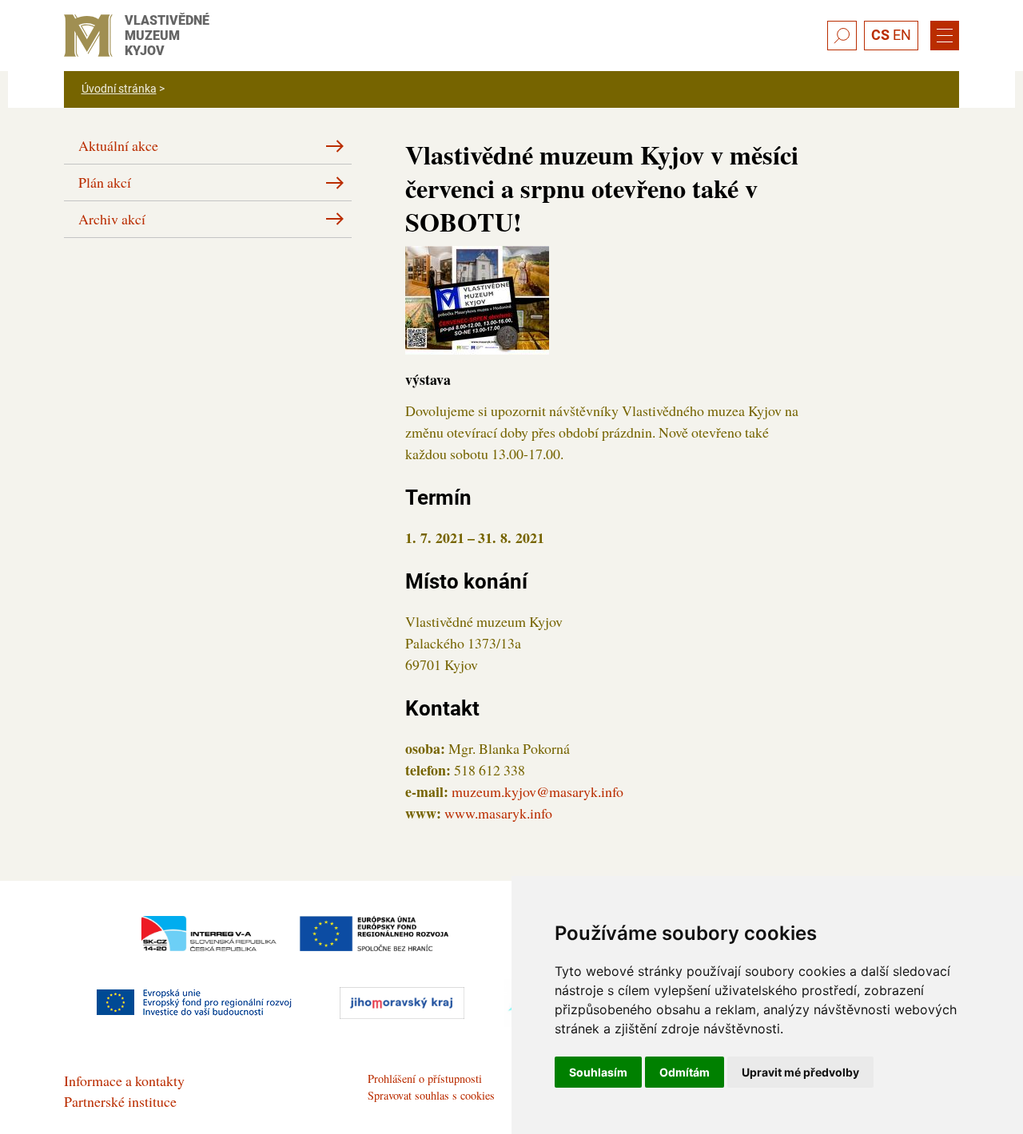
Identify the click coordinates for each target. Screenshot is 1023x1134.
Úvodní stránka (119, 88)
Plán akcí (104, 182)
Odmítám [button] (684, 1072)
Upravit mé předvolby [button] (800, 1072)
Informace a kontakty (124, 1080)
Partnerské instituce (120, 1101)
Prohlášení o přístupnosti (425, 1078)
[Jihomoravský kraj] (402, 1003)
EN (902, 34)
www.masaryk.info (498, 813)
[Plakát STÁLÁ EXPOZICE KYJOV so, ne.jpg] (477, 297)
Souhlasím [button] (598, 1072)
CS (880, 34)
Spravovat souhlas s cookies (431, 1095)
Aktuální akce (118, 145)
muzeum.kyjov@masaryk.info (537, 791)
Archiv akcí (111, 218)
